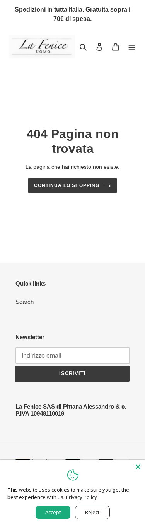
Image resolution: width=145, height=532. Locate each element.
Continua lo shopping (66, 185)
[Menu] (132, 46)
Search (24, 301)
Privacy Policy (81, 497)
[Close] (138, 467)
